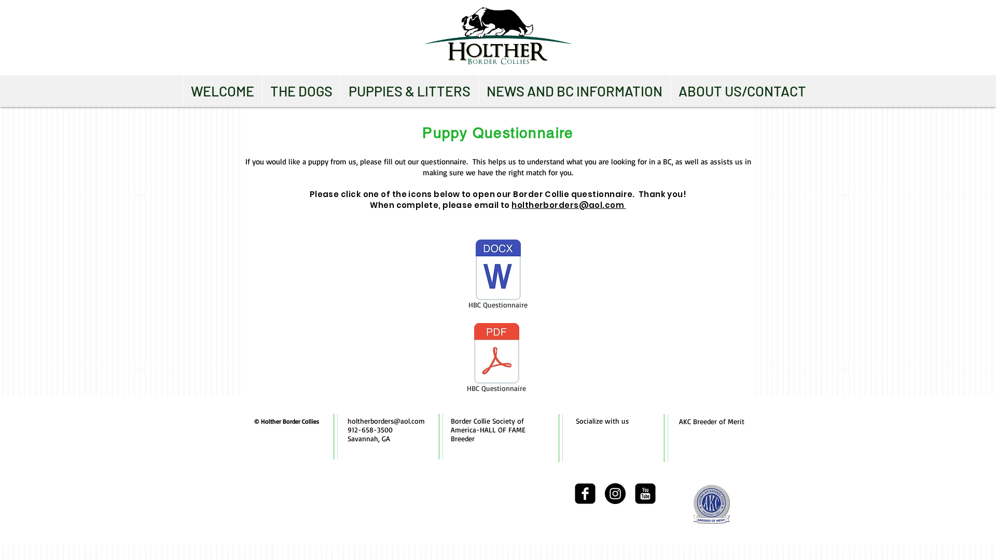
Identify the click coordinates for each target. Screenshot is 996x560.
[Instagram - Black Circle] (615, 493)
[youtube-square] (645, 493)
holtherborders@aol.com (568, 205)
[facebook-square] (585, 493)
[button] (301, 90)
